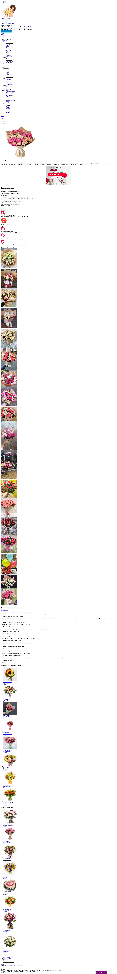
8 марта (7, 102)
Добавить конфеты (6, 201)
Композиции (6, 90)
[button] (101, 972)
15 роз (7, 72)
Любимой (8, 112)
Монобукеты (9, 62)
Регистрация (6, 2)
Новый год (8, 101)
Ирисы (7, 46)
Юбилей (8, 96)
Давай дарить (4, 123)
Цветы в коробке (10, 92)
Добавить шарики (6, 200)
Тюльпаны (8, 55)
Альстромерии (9, 43)
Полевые (8, 58)
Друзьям (8, 105)
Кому (4, 103)
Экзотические (9, 60)
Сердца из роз (9, 89)
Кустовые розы (9, 86)
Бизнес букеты (9, 61)
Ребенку (8, 107)
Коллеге (8, 106)
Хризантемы (9, 56)
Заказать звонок (7, 31)
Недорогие (8, 64)
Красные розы (9, 80)
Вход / (4, 1)
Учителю (8, 108)
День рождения (9, 95)
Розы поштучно (9, 77)
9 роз (7, 71)
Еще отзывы (3, 662)
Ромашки (8, 54)
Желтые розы (9, 83)
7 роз (7, 69)
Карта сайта (19, 965)
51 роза (7, 74)
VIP (7, 66)
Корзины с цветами (10, 91)
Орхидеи (8, 51)
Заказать (5, 684)
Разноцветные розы (10, 84)
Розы (4, 67)
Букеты (5, 40)
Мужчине (8, 111)
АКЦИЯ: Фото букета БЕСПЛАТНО (11, 198)
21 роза (7, 73)
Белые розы (8, 79)
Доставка (5, 20)
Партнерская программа (8, 23)
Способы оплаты (7, 19)
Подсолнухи (9, 52)
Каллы (7, 47)
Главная (2, 116)
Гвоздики (8, 45)
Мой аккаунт (3, 965)
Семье (7, 109)
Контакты (5, 22)
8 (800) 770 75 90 (28, 26)
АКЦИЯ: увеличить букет (8, 197)
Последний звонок (10, 100)
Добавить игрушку (6, 202)
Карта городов (6, 18)
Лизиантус (8, 50)
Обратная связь (4, 968)
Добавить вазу (5, 204)
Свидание (8, 97)
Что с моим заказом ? (12, 965)
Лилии (7, 49)
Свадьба (8, 99)
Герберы (8, 44)
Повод (4, 94)
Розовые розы (9, 81)
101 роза (8, 75)
